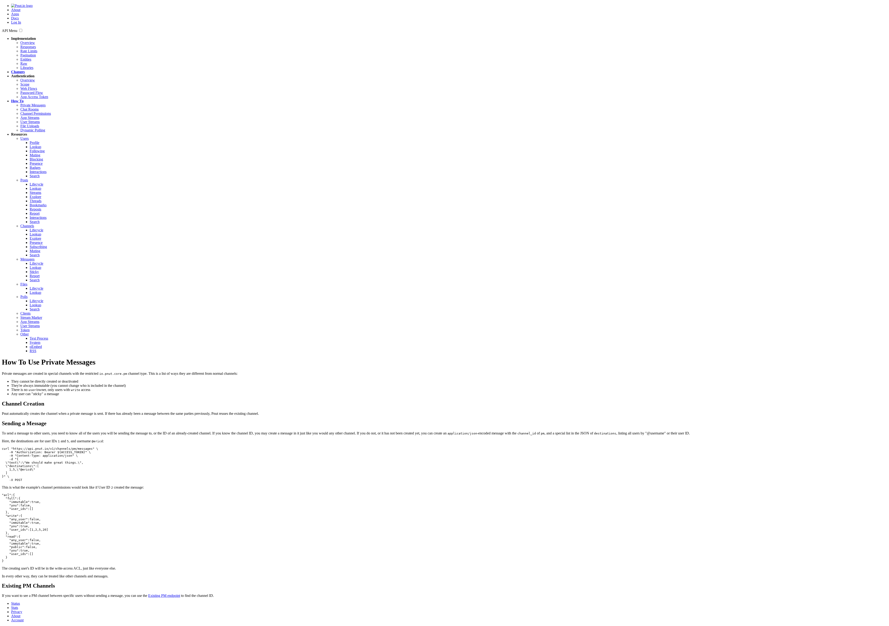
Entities (25, 59)
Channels (27, 226)
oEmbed (36, 347)
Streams (35, 193)
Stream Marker (31, 317)
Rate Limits (28, 51)
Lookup (35, 147)
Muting (35, 155)
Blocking (36, 159)
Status (15, 603)
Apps (15, 14)
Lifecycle (36, 184)
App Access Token (34, 97)
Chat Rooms (29, 109)
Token (25, 330)
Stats (14, 608)
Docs (15, 18)
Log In (16, 22)
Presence (36, 163)
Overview (27, 43)
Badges (35, 168)
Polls (24, 297)
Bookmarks (38, 205)
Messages (27, 259)
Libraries (26, 68)
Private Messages (33, 105)
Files (23, 284)
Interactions (38, 172)
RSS (33, 351)
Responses (28, 47)
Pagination (28, 55)
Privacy (16, 612)
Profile (34, 143)
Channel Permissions (35, 113)
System (35, 342)
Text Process (39, 338)
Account (17, 620)
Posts (24, 180)
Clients (25, 313)
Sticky (34, 272)
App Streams (29, 118)
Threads (35, 201)
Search (35, 176)
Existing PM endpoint (164, 596)
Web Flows (28, 88)
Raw (23, 63)
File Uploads (29, 126)
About (15, 10)
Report (35, 213)
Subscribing (38, 247)
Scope (24, 84)
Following (37, 151)
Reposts (35, 209)
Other (24, 334)
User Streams (30, 122)
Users (24, 138)
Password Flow (31, 93)
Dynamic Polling (32, 130)
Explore (35, 197)
